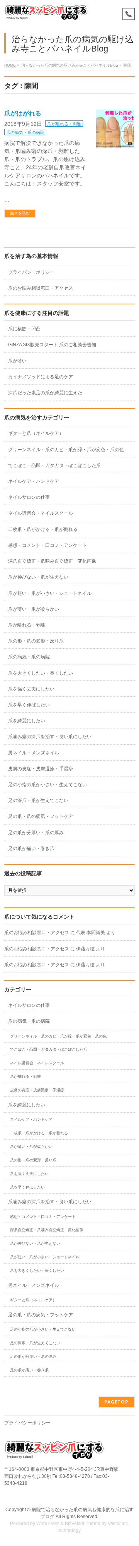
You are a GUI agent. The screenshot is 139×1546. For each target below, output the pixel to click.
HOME (10, 65)
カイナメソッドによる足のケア (40, 377)
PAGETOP (116, 1401)
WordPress (47, 1523)
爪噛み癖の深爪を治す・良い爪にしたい (50, 736)
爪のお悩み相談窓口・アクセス (40, 288)
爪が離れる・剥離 (64, 124)
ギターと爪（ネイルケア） (36, 433)
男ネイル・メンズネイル (33, 753)
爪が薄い (17, 361)
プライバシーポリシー (31, 272)
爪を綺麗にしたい (26, 720)
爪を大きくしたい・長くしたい (40, 673)
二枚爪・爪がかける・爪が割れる (43, 529)
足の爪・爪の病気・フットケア (40, 816)
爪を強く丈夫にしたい (31, 689)
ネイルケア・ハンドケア (33, 481)
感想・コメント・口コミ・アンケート (47, 545)
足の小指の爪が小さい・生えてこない (47, 784)
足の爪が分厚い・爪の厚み (36, 832)
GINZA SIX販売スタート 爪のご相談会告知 (52, 344)
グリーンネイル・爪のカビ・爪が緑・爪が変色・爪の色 (66, 449)
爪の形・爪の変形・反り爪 (36, 641)
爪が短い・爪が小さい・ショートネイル (50, 593)
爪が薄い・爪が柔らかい (33, 609)
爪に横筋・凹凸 (24, 329)
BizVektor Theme (82, 1523)
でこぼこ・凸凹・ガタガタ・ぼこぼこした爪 (54, 465)
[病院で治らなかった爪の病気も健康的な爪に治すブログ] (46, 12)
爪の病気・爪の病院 (25, 132)
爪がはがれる (22, 113)
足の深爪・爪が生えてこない (38, 800)
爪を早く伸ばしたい (29, 705)
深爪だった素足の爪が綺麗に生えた (45, 392)
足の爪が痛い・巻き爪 (31, 848)
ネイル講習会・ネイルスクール (40, 513)
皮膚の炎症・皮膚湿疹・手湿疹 (40, 768)
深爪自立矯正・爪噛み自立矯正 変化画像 (54, 561)
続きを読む (20, 213)
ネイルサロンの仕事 (29, 497)
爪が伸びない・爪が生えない (38, 577)
